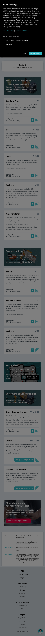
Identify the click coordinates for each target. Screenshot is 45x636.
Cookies (18, 30)
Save (24, 53)
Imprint (24, 30)
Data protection (8, 30)
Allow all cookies (35, 53)
